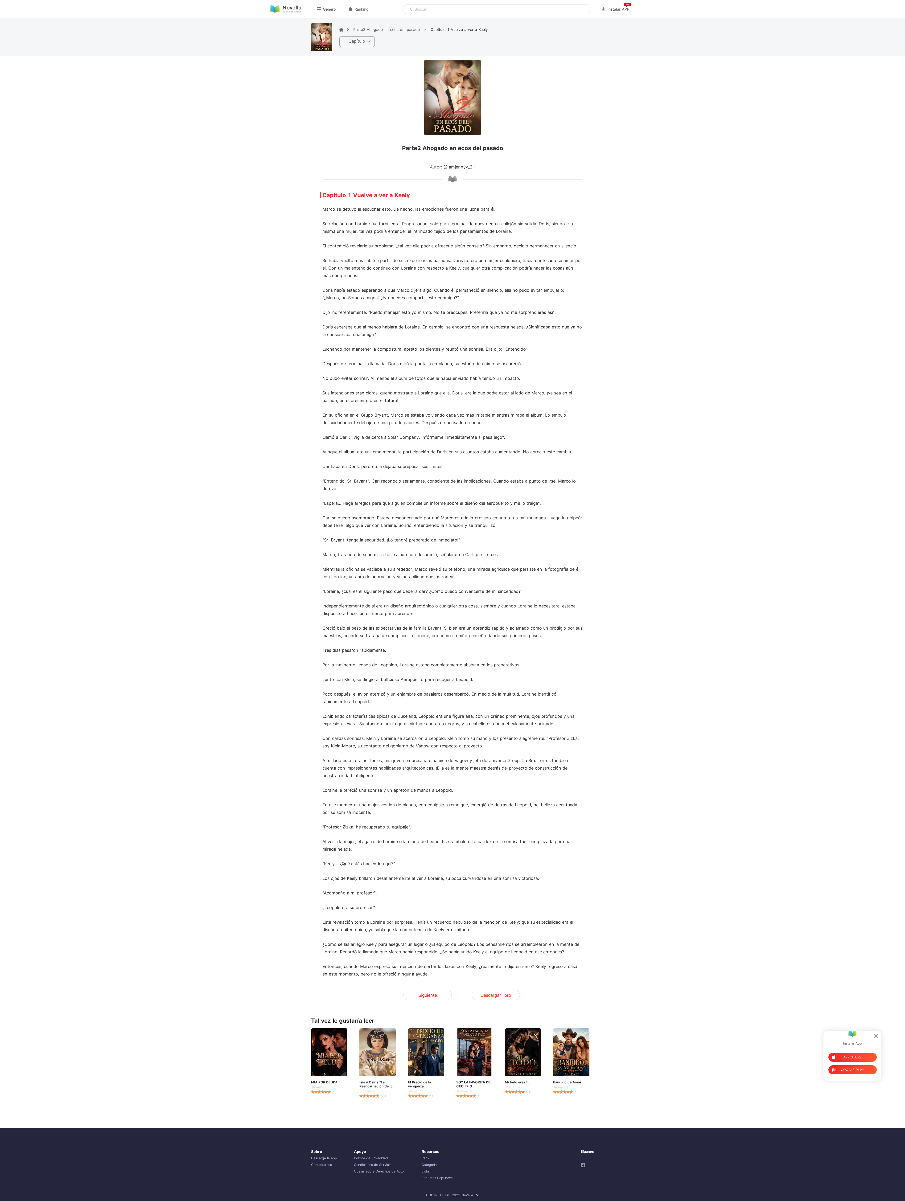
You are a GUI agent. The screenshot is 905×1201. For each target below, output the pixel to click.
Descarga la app (324, 1158)
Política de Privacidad (371, 1158)
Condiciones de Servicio (372, 1165)
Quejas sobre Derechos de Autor (379, 1171)
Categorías (430, 1165)
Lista (425, 1171)
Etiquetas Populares (437, 1178)
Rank (425, 1158)
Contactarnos (321, 1165)
